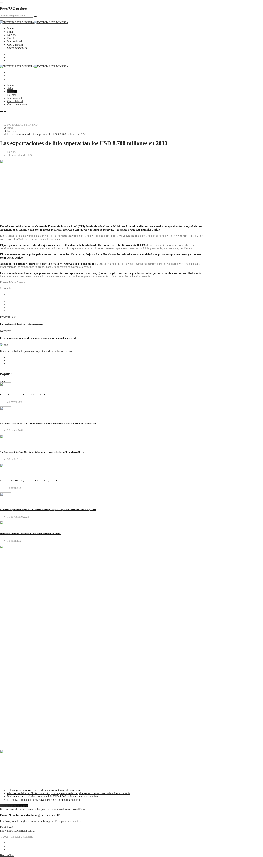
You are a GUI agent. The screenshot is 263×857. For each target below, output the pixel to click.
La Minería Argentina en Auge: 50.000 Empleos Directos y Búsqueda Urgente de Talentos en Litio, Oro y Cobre (48, 509)
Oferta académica (17, 47)
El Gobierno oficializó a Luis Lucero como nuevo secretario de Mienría (30, 533)
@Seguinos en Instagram (14, 805)
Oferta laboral (15, 44)
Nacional (12, 34)
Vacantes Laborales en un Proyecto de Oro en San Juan (24, 395)
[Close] (1, 2)
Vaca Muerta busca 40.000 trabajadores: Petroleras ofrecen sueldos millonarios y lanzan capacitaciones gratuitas (49, 423)
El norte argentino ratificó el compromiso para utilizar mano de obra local (38, 338)
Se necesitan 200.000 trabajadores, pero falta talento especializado (29, 481)
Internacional (14, 41)
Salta (10, 31)
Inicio (10, 28)
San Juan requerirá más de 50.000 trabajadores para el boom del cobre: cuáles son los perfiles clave (43, 452)
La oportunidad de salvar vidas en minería (21, 323)
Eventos (11, 38)
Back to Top (7, 855)
